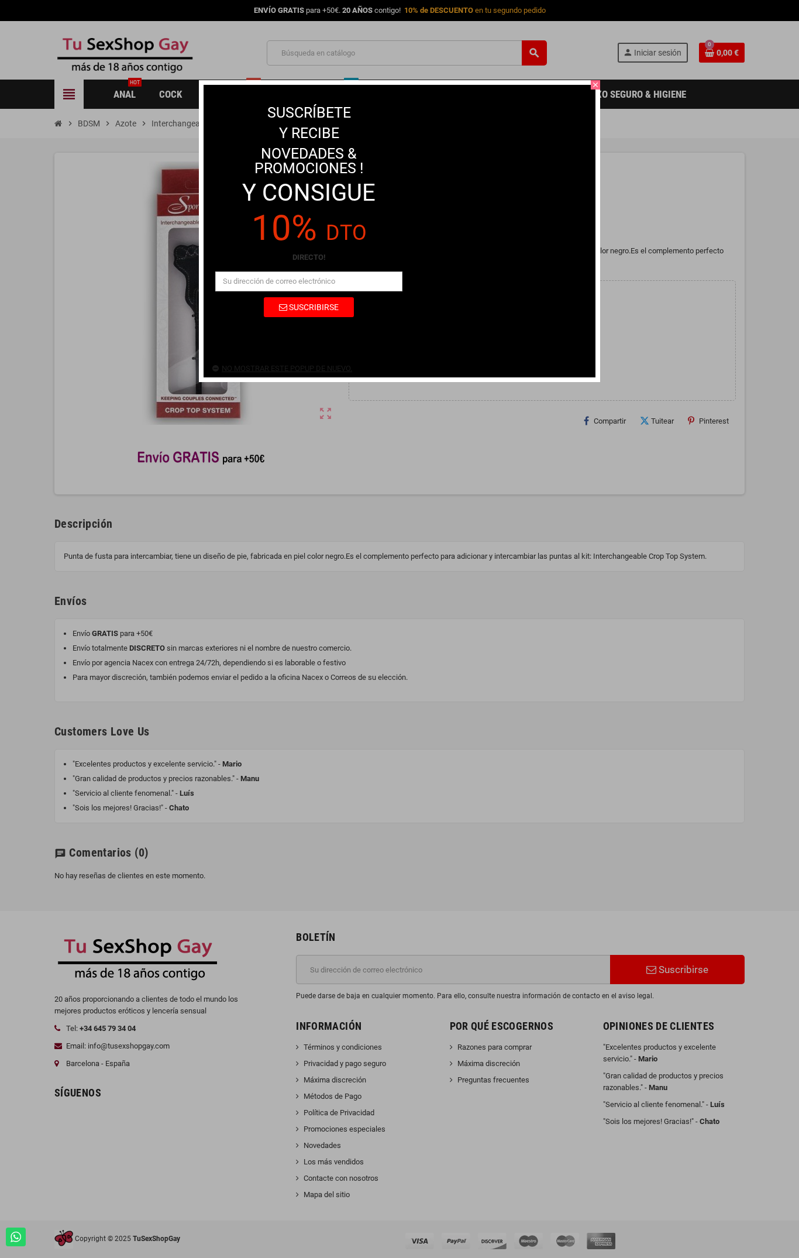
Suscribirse (313, 307)
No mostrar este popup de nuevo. (287, 368)
